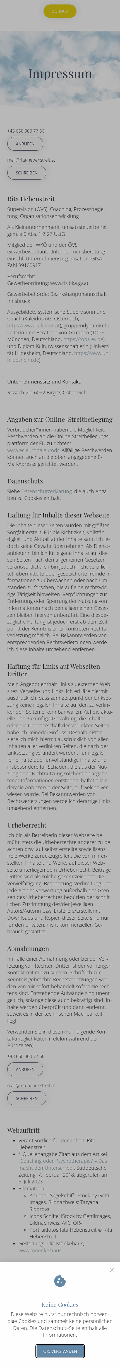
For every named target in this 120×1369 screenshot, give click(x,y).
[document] (60, 684)
